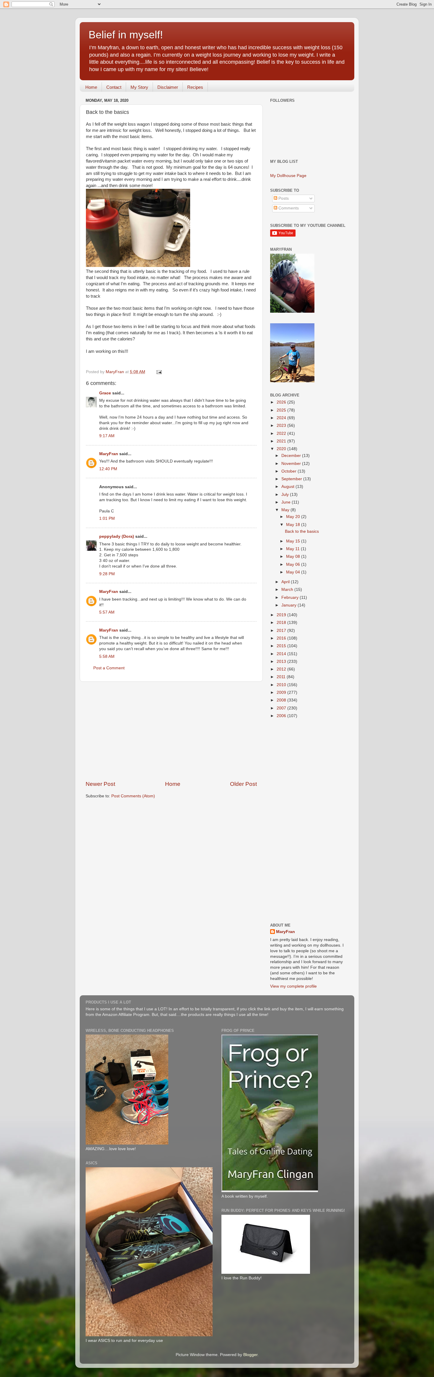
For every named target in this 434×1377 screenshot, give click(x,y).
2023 (282, 425)
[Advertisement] (171, 731)
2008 (282, 700)
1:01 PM (107, 518)
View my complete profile (293, 986)
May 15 (293, 541)
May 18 (293, 524)
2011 (282, 677)
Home (91, 87)
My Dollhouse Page (288, 175)
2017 (282, 630)
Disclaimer (167, 87)
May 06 (293, 564)
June (286, 502)
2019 (282, 615)
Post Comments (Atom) (133, 796)
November (291, 463)
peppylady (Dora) (116, 536)
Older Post (243, 784)
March (287, 589)
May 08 (293, 556)
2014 (282, 654)
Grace (105, 393)
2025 (282, 410)
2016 (282, 638)
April (286, 582)
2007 (282, 708)
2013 (282, 661)
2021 (282, 441)
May (286, 510)
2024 (282, 418)
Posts (283, 198)
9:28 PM (107, 574)
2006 (282, 716)
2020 (282, 449)
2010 (282, 685)
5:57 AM (107, 612)
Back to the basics (302, 531)
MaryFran (108, 454)
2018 (282, 622)
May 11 (293, 549)
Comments (288, 208)
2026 (282, 402)
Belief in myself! (126, 35)
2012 (282, 669)
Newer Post (100, 784)
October (289, 471)
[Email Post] (158, 372)
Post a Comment (109, 668)
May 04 (293, 572)
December (291, 455)
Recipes (195, 87)
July (285, 494)
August (288, 486)
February (290, 597)
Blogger (250, 1355)
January (289, 605)
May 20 (293, 516)
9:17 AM (107, 436)
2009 (282, 692)
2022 (282, 433)
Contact (113, 87)
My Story (139, 87)
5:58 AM (107, 656)
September (292, 479)
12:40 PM (108, 469)
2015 (282, 646)
